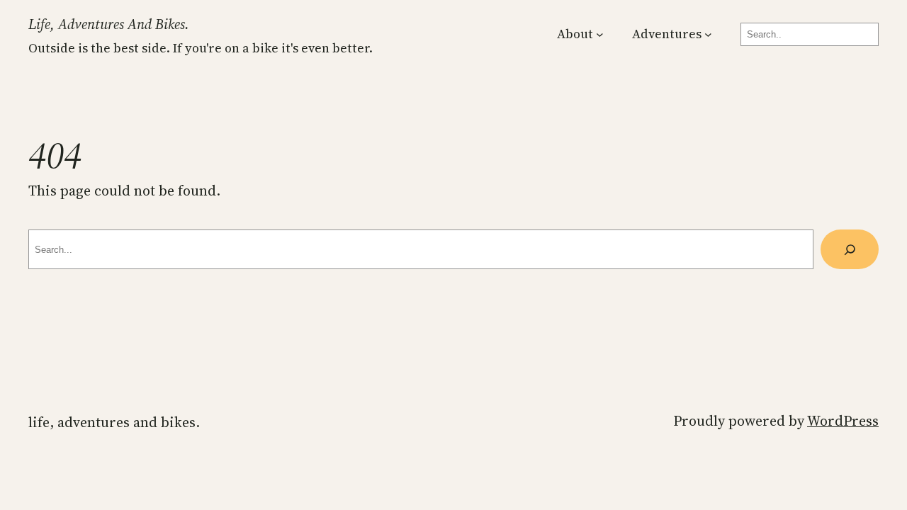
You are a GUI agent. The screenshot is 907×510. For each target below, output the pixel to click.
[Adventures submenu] (708, 34)
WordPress (843, 421)
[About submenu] (600, 34)
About (575, 34)
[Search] (850, 249)
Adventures (667, 34)
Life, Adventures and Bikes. (108, 24)
